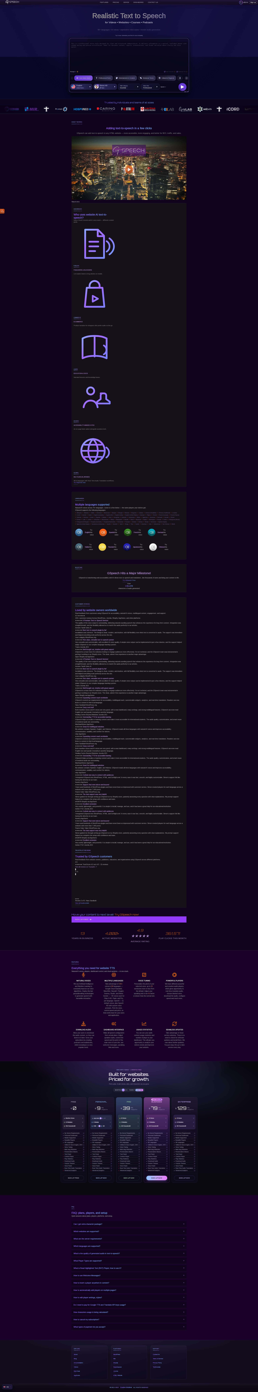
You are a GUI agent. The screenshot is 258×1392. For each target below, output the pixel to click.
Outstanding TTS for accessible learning (97, 717)
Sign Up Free (81, 918)
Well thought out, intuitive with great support (98, 649)
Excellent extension (89, 804)
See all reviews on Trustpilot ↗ (86, 867)
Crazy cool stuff (88, 707)
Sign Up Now (101, 1176)
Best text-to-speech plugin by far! (95, 630)
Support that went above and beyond (96, 785)
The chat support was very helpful (95, 794)
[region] (129, 885)
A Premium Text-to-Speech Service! (95, 620)
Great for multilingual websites (93, 727)
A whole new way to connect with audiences (98, 775)
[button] (129, 169)
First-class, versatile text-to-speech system (98, 640)
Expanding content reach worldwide (95, 698)
